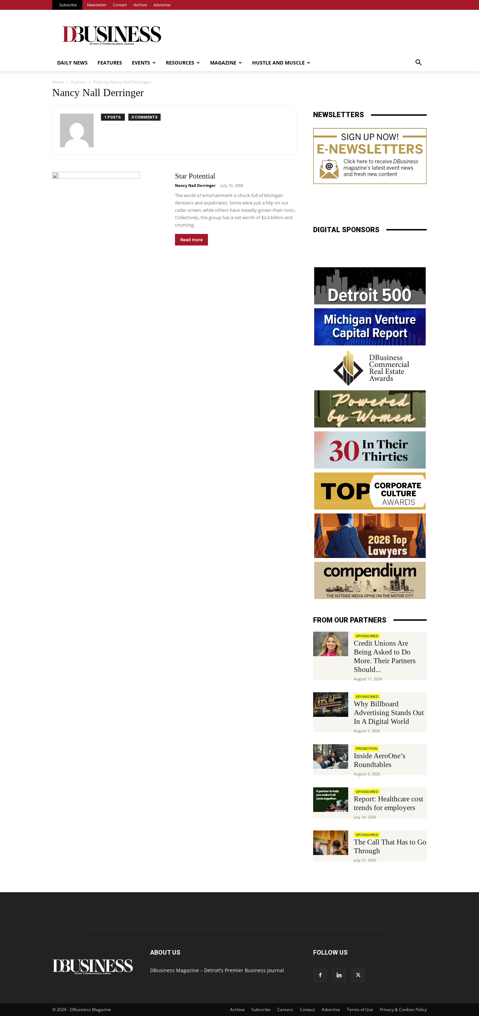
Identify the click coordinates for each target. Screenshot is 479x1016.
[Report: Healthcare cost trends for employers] (330, 799)
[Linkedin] (339, 975)
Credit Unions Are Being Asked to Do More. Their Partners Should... (385, 656)
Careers (285, 1009)
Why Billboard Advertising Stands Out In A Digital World (389, 713)
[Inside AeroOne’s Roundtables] (330, 756)
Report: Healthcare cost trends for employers (388, 803)
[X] (358, 975)
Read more (191, 239)
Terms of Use (360, 1009)
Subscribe (68, 4)
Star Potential (195, 176)
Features (109, 62)
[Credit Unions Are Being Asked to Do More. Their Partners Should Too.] (330, 644)
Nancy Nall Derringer (195, 185)
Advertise (162, 4)
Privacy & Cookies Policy (403, 1009)
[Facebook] (320, 975)
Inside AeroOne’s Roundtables (379, 760)
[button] (418, 63)
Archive (140, 4)
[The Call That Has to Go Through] (330, 842)
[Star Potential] (96, 213)
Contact (120, 4)
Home (58, 82)
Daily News (72, 62)
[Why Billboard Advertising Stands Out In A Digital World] (330, 704)
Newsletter (96, 4)
